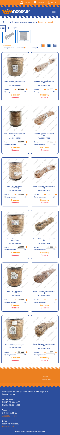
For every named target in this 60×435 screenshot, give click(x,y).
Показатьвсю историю (46, 378)
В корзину (15, 95)
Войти (53, 2)
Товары (6, 22)
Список (27, 2)
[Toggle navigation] (54, 11)
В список (15, 98)
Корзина (40, 2)
